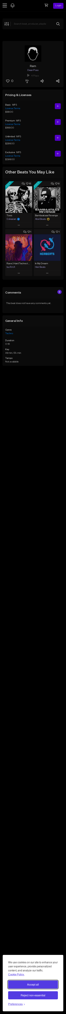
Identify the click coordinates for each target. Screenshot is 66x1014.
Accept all (33, 984)
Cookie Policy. (16, 974)
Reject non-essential (33, 995)
